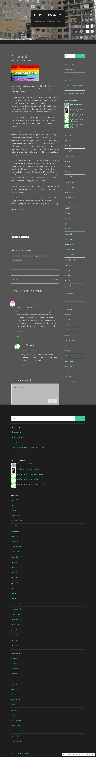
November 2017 (69, 187)
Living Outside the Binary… (74, 127)
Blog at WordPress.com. (20, 753)
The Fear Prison (69, 70)
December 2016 (69, 244)
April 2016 (67, 286)
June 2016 (67, 275)
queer (38, 256)
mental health (68, 330)
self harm (67, 356)
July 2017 (67, 208)
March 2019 (68, 146)
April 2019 (67, 140)
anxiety (66, 304)
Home (15, 42)
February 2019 (68, 151)
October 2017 (68, 192)
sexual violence (69, 361)
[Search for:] (74, 56)
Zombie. (55, 279)
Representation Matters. (72, 75)
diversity (16, 256)
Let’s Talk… (67, 80)
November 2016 (69, 249)
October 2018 (68, 156)
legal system (68, 325)
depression (67, 314)
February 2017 (68, 234)
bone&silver (73, 109)
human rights (27, 256)
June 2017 (67, 213)
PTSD (66, 345)
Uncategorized (69, 382)
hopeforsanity (48, 15)
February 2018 (68, 172)
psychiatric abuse (69, 340)
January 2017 (68, 239)
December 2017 (69, 182)
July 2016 (67, 270)
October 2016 (68, 255)
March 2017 (68, 229)
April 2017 (67, 224)
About (23, 42)
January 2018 (68, 177)
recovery (67, 351)
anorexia (67, 299)
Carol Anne (73, 104)
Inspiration (15, 279)
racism (45, 256)
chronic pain (68, 309)
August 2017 (68, 203)
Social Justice (26, 250)
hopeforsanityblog (29, 61)
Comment (52, 401)
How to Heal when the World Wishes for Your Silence (28, 448)
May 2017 (67, 218)
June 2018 (67, 166)
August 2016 (68, 265)
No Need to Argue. (76, 110)
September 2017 (69, 198)
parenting (67, 335)
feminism (18, 250)
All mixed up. (74, 121)
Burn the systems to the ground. (74, 93)
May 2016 (67, 281)
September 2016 (69, 260)
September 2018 (69, 161)
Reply (18, 336)
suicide (66, 371)
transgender (17, 260)
